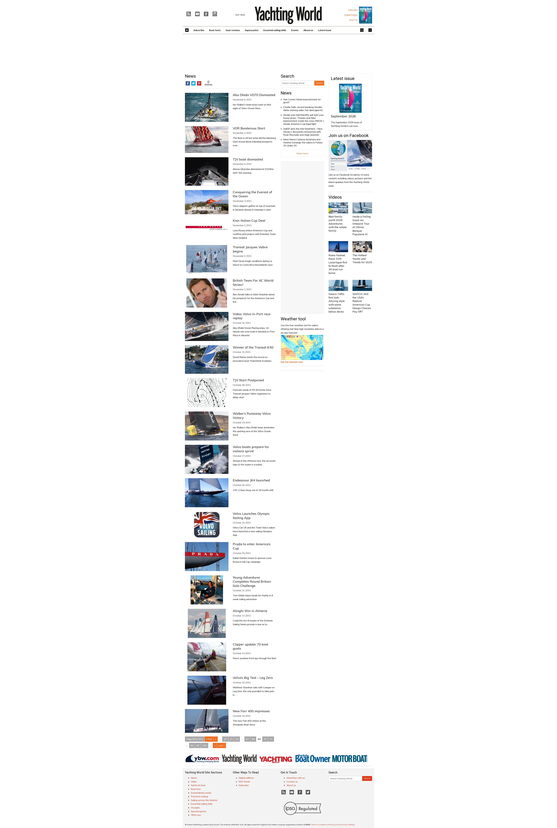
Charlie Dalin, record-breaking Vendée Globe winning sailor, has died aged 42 (303, 109)
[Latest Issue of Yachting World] (365, 15)
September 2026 (343, 116)
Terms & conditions (319, 825)
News (286, 92)
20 (231, 739)
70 (265, 739)
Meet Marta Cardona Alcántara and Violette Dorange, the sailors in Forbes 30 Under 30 (303, 142)
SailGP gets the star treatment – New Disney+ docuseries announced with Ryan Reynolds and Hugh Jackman (302, 131)
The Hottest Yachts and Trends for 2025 (362, 259)
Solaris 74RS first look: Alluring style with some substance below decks (337, 302)
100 (204, 745)
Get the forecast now (292, 361)
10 (225, 739)
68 (253, 739)
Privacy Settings (348, 825)
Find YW (353, 20)
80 (192, 745)
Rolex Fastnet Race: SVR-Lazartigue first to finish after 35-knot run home (338, 264)
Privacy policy (334, 825)
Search (319, 83)
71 (271, 739)
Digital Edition (351, 15)
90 (198, 745)
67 (247, 739)
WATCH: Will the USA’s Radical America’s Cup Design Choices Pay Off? (361, 302)
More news (302, 153)
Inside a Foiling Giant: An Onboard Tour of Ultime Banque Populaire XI (361, 225)
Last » (221, 745)
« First (209, 739)
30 (237, 739)
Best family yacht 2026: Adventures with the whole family (338, 223)
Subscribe (353, 10)
